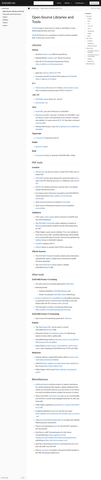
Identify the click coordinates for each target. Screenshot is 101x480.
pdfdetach (56, 444)
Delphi (89, 33)
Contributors (79, 3)
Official (67, 3)
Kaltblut (38, 240)
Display (89, 59)
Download (94, 3)
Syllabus (5, 20)
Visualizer (52, 79)
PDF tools (89, 38)
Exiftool (38, 247)
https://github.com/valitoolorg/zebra (56, 363)
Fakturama (70, 284)
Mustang (39, 115)
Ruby (89, 36)
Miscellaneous (90, 64)
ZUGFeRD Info (8, 3)
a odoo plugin (49, 217)
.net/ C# (90, 26)
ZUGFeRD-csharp (42, 99)
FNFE (37, 217)
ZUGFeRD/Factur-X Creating (93, 51)
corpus (45, 450)
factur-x (46, 54)
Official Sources (92, 46)
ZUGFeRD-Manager (60, 291)
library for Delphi (42, 147)
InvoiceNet (66, 202)
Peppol (5, 17)
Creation (90, 41)
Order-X (38, 79)
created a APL (52, 58)
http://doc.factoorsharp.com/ (57, 440)
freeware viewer (58, 333)
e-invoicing (5, 8)
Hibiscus (68, 318)
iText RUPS (40, 178)
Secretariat (40, 155)
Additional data (41, 384)
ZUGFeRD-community (47, 223)
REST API (61, 120)
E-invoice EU (40, 138)
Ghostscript (40, 88)
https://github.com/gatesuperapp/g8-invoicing (53, 310)
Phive (65, 232)
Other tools (89, 48)
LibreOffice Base (60, 295)
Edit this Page (95, 8)
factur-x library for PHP (52, 73)
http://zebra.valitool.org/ (53, 366)
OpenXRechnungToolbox (52, 420)
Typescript (90, 31)
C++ (88, 23)
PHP (88, 21)
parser (54, 426)
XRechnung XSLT (45, 327)
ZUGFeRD (35, 35)
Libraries (88, 16)
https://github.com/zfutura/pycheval (49, 64)
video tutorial (62, 303)
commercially (40, 123)
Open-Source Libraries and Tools (13, 11)
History (5, 23)
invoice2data (40, 208)
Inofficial (35, 28)
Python (89, 19)
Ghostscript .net (42, 103)
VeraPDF (39, 244)
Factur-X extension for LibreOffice (48, 298)
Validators (90, 43)
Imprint (5, 25)
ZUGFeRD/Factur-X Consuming (93, 55)
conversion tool (54, 396)
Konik (38, 111)
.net (58, 115)
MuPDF (38, 187)
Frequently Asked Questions (12, 14)
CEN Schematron (45, 265)
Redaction (90, 61)
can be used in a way (70, 88)
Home (59, 3)
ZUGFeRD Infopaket (46, 256)
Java (89, 28)
